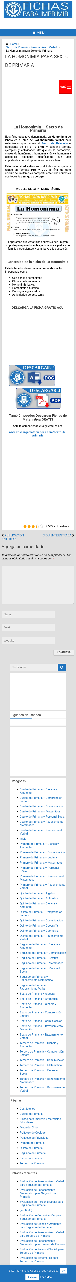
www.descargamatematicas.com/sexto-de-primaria (38, 433)
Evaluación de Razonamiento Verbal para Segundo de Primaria (42, 1183)
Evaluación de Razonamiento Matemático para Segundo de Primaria (38, 1193)
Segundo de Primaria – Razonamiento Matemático (36, 978)
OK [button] (63, 1270)
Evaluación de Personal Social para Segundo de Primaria (41, 1203)
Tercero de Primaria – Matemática (41, 1065)
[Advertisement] (43, 23)
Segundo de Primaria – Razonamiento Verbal (34, 987)
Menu (41, 32)
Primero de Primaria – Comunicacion (42, 852)
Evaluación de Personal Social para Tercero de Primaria (42, 1251)
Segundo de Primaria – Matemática (41, 963)
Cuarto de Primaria (31, 1114)
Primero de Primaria (32, 1143)
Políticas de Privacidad (34, 1137)
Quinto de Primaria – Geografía (39, 925)
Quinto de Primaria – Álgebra (37, 893)
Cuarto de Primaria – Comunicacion (41, 806)
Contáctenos (27, 1108)
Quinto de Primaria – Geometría (39, 930)
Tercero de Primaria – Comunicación (42, 1060)
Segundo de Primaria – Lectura (39, 958)
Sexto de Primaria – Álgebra (37, 993)
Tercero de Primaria (32, 1163)
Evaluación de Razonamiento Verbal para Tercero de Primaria (42, 1234)
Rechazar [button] (32, 1277)
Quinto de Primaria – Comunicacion (41, 920)
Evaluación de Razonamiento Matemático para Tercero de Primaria (42, 1242)
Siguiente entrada (57, 535)
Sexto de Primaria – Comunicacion (41, 1021)
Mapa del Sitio (29, 1127)
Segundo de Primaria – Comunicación (43, 953)
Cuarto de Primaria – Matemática (40, 811)
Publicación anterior (13, 537)
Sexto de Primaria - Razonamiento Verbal (31, 47)
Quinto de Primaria (31, 1148)
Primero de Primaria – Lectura (38, 857)
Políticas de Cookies (33, 1132)
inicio (23, 838)
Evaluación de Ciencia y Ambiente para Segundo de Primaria (40, 1225)
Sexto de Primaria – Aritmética (39, 999)
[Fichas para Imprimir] (38, 17)
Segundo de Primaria (33, 1153)
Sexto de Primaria (55, 143)
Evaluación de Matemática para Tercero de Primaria (39, 1259)
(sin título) (26, 1210)
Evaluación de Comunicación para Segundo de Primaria (40, 1217)
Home (14, 44)
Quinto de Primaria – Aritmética (39, 898)
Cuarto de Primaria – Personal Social (42, 816)
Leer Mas (46, 1277)
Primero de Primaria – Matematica (41, 862)
